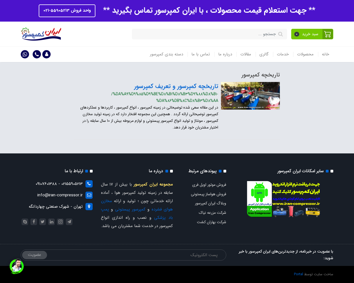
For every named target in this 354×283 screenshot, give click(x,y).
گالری (264, 54)
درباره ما (225, 54)
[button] (312, 34)
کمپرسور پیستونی (130, 209)
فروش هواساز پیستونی (208, 194)
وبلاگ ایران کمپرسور (210, 203)
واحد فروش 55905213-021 (67, 10)
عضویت (34, 254)
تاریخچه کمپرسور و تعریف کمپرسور (176, 86)
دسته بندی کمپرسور (166, 54)
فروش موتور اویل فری (209, 185)
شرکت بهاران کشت (211, 222)
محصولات (305, 54)
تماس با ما (200, 54)
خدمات (283, 54)
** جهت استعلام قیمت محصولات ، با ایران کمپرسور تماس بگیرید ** (208, 10)
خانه (325, 54)
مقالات (245, 54)
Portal (298, 274)
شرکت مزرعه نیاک (212, 213)
